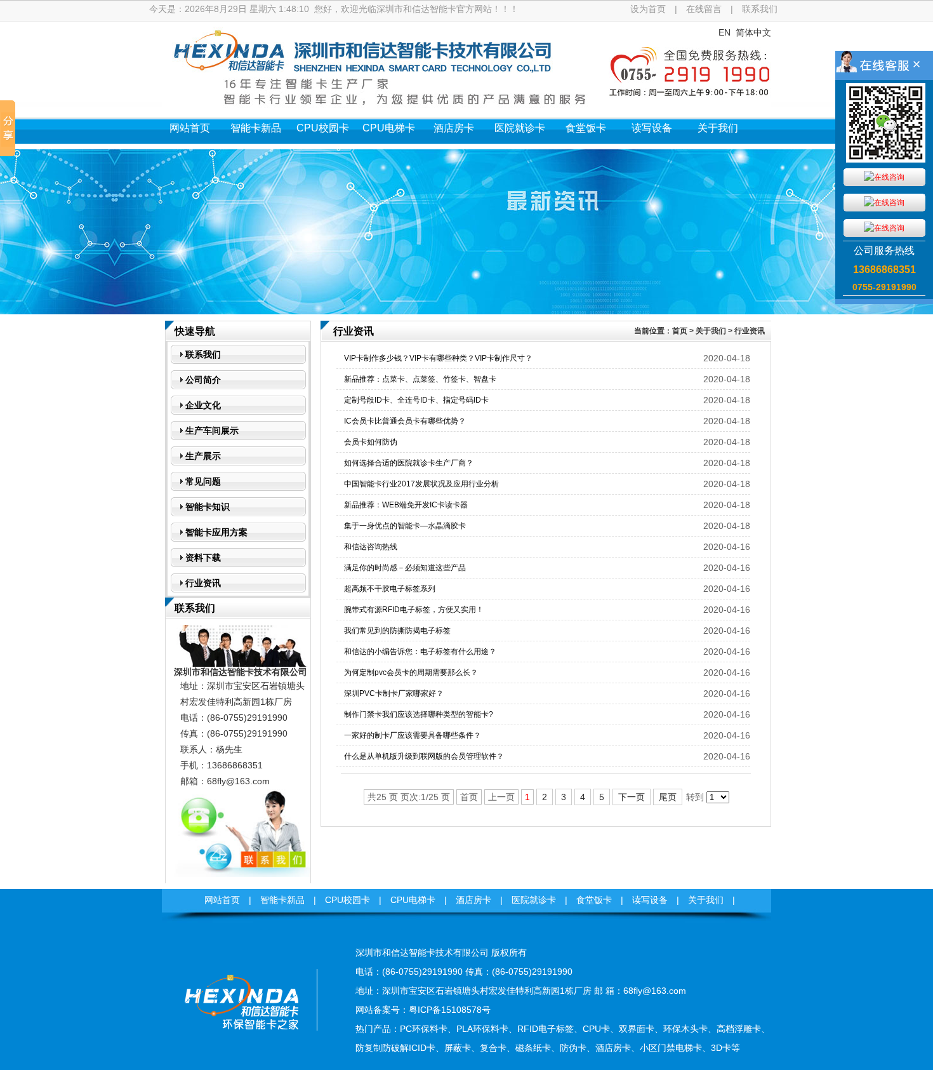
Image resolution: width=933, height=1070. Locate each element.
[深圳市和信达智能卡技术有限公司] (241, 1048)
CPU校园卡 (322, 128)
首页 (679, 330)
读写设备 (652, 128)
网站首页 (189, 128)
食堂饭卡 (586, 128)
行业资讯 (749, 330)
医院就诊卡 (519, 128)
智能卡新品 (255, 128)
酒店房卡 (453, 128)
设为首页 (648, 9)
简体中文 (753, 32)
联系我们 (759, 9)
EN (724, 32)
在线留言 (704, 9)
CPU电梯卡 (388, 128)
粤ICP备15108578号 (450, 1010)
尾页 (668, 797)
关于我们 (718, 128)
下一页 (631, 797)
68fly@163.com (238, 781)
